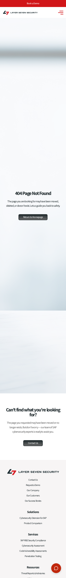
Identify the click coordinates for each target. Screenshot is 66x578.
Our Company (33, 490)
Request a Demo (33, 485)
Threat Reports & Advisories (33, 573)
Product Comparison (33, 523)
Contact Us (33, 480)
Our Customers (33, 495)
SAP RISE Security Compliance (33, 540)
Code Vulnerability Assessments (33, 551)
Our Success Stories (33, 501)
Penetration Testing (33, 556)
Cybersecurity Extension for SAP (33, 518)
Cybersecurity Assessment (33, 546)
